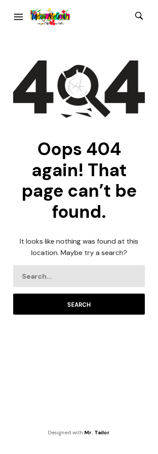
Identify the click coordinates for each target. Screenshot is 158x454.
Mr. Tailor (97, 432)
